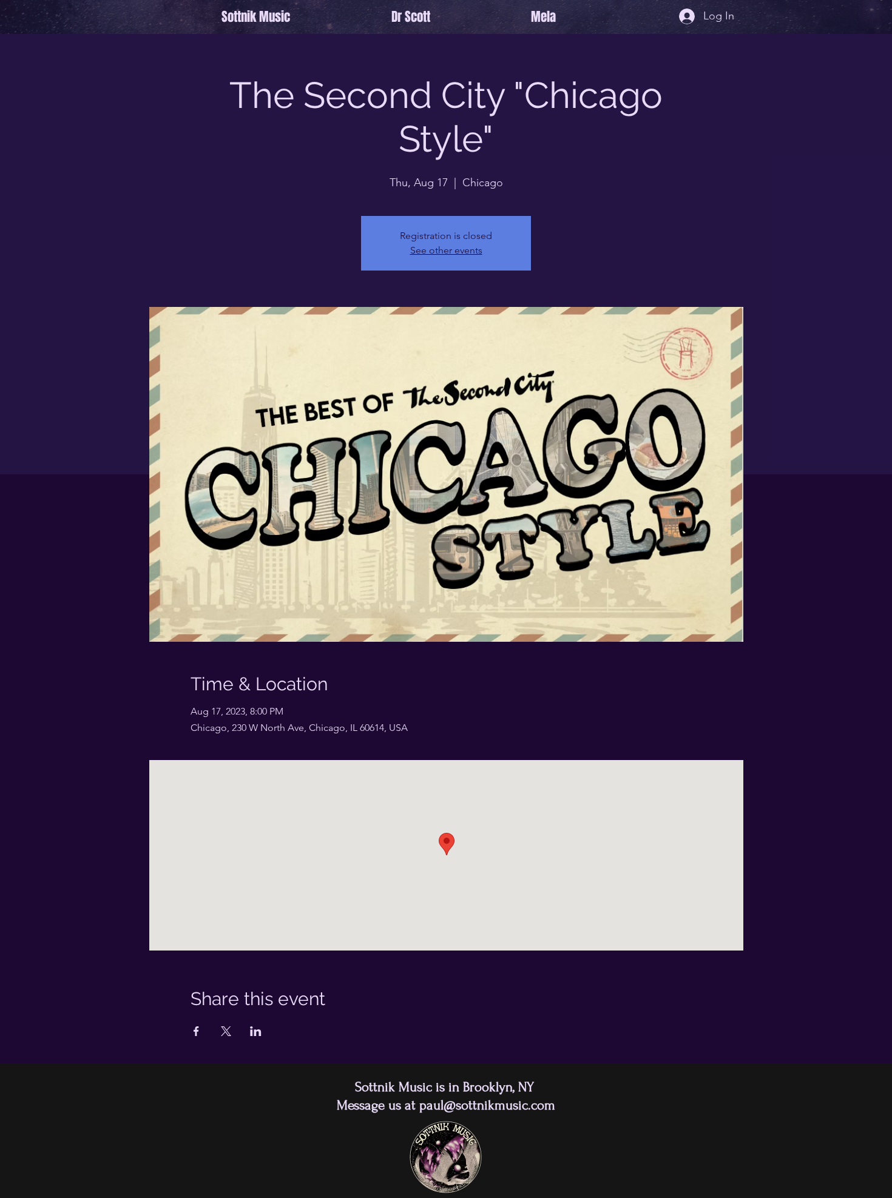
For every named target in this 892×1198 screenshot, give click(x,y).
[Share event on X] (226, 1031)
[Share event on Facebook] (196, 1031)
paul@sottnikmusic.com (487, 1105)
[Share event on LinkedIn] (256, 1031)
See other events (446, 250)
